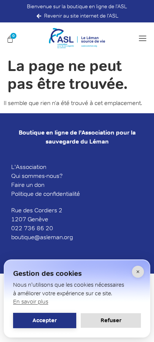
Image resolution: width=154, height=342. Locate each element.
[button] (145, 38)
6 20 (46, 228)
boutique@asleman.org (42, 237)
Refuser (111, 320)
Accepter (45, 320)
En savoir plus (30, 301)
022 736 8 (25, 228)
